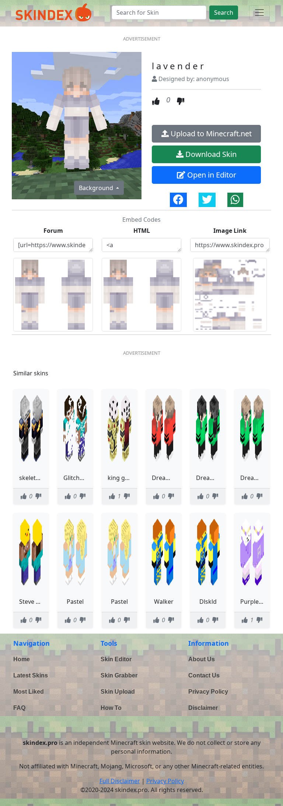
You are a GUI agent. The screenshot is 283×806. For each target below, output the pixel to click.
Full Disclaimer (119, 781)
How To (111, 708)
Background (97, 188)
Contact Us (204, 675)
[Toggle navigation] (259, 12)
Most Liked (28, 691)
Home (21, 659)
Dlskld (208, 602)
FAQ (19, 708)
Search (223, 12)
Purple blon (256, 602)
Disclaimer (203, 708)
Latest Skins (30, 675)
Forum (53, 231)
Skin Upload (118, 691)
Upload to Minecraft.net (210, 134)
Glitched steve (83, 478)
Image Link (230, 231)
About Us (201, 659)
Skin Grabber (119, 675)
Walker (164, 602)
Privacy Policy (208, 691)
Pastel (75, 602)
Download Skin (210, 154)
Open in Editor (210, 175)
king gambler (126, 478)
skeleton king (38, 478)
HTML (141, 231)
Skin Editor (116, 659)
